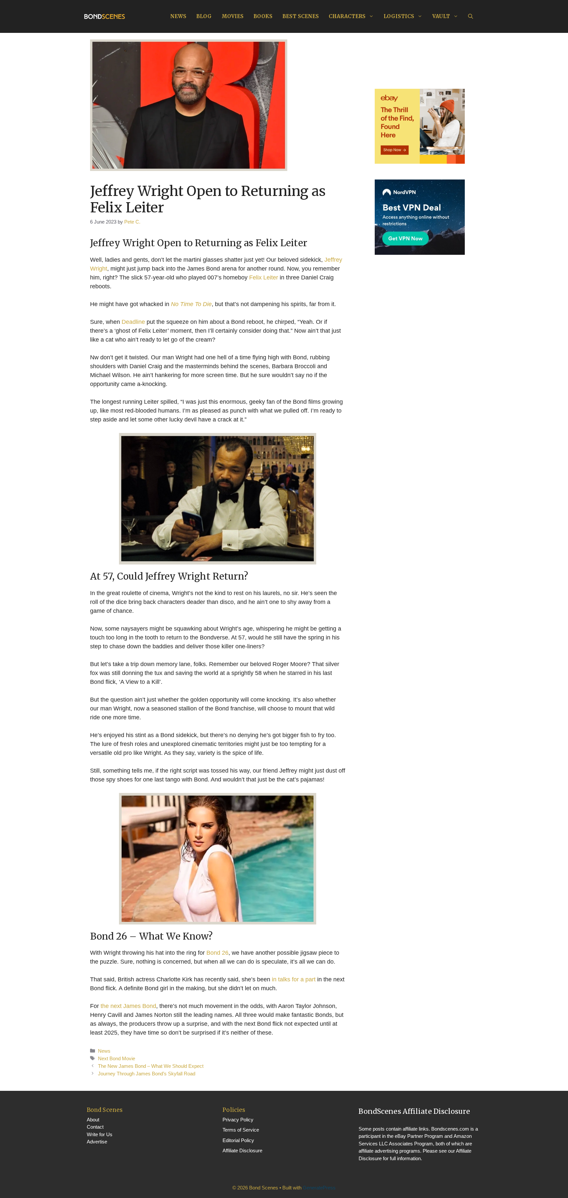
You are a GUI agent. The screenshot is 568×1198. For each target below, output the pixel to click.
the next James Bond (128, 1006)
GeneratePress (319, 1187)
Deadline (133, 322)
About (93, 1119)
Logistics (399, 16)
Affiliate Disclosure (242, 1150)
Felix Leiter (263, 277)
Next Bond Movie (116, 1058)
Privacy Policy (238, 1119)
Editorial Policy (238, 1140)
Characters (347, 16)
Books (262, 16)
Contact (95, 1127)
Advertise (97, 1141)
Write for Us (99, 1134)
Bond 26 (217, 952)
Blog (204, 16)
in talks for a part (294, 979)
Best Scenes (300, 16)
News (178, 16)
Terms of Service (241, 1130)
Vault (441, 16)
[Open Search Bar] (470, 16)
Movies (233, 16)
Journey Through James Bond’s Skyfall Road (146, 1073)
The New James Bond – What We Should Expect (150, 1066)
